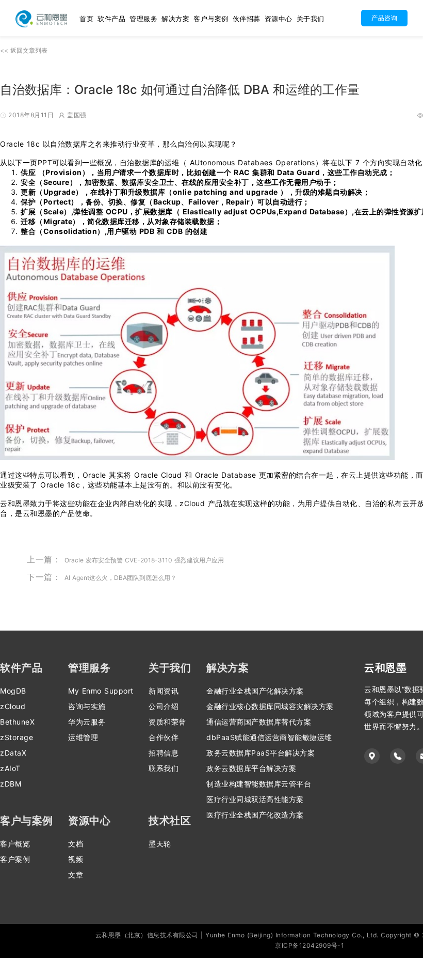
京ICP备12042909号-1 (309, 945)
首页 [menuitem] (86, 18)
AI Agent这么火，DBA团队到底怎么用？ (120, 578)
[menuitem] (111, 18)
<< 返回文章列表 (23, 50)
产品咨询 (384, 18)
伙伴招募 (247, 18)
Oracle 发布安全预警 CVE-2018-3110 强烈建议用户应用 (144, 560)
